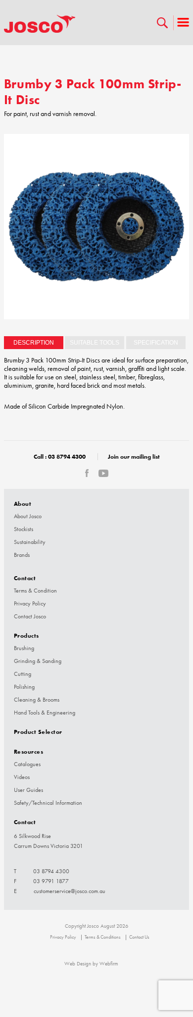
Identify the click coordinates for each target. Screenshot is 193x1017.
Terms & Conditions (103, 937)
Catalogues (27, 764)
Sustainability (30, 541)
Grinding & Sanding (37, 661)
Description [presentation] (33, 342)
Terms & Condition (35, 590)
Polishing (24, 686)
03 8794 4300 (67, 456)
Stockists (23, 529)
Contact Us (139, 937)
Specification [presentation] (156, 342)
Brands (22, 554)
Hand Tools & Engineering (44, 712)
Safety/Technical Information (48, 802)
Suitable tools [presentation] (94, 342)
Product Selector (38, 731)
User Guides (28, 789)
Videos (22, 777)
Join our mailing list (134, 456)
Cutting (22, 673)
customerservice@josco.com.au (69, 891)
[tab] (33, 342)
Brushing (24, 648)
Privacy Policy (30, 603)
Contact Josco (30, 616)
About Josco (28, 516)
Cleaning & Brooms (36, 699)
